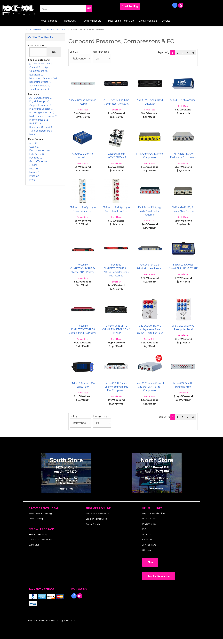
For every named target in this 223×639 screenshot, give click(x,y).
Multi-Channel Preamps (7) (43, 116)
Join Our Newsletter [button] (159, 576)
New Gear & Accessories (97, 513)
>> (193, 52)
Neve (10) (34, 172)
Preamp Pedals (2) (38, 119)
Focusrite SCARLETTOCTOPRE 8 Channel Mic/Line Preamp (82, 329)
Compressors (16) (38, 71)
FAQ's (145, 529)
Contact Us (147, 539)
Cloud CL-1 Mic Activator (183, 100)
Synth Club (34, 545)
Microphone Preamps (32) (43, 78)
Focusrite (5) (35, 157)
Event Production (148, 20)
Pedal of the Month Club (121, 20)
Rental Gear (70, 20)
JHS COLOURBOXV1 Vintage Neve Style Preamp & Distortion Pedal (150, 329)
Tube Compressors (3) (41, 130)
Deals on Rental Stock (96, 519)
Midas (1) (34, 168)
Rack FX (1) (35, 123)
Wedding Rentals (92, 20)
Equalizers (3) (36, 74)
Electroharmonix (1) (39, 150)
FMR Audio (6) (36, 154)
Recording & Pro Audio (57, 29)
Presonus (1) (35, 176)
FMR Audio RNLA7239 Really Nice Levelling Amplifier (149, 211)
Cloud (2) (34, 146)
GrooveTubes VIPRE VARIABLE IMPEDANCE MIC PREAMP (116, 329)
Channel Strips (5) (38, 67)
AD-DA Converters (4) (40, 98)
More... (32, 134)
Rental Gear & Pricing (34, 29)
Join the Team (149, 545)
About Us (146, 534)
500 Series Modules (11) (41, 63)
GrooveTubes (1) (38, 161)
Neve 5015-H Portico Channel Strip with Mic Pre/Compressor (116, 387)
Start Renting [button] (130, 6)
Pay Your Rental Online (153, 513)
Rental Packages (49, 20)
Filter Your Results (42, 37)
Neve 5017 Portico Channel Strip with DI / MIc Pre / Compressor (150, 387)
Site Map (146, 550)
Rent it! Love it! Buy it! (39, 534)
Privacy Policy (149, 524)
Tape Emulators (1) (39, 89)
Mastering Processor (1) (41, 112)
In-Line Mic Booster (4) (41, 109)
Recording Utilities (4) (40, 127)
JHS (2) (33, 165)
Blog (150, 562)
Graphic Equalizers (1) (40, 105)
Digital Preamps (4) (39, 101)
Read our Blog (149, 518)
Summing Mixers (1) (39, 85)
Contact (166, 20)
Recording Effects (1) (40, 82)
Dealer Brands (93, 524)
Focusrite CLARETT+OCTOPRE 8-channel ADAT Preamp (82, 268)
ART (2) (33, 143)
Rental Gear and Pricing (40, 513)
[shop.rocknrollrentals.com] (18, 10)
